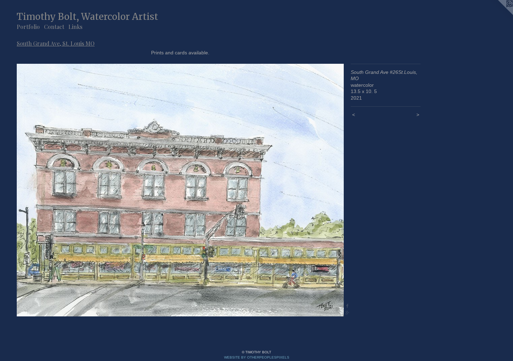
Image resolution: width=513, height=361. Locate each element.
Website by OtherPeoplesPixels (256, 357)
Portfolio (28, 26)
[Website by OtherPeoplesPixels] (499, 14)
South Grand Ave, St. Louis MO (56, 43)
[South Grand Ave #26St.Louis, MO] (180, 190)
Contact (54, 26)
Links (75, 26)
